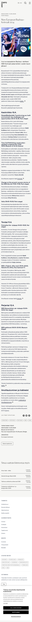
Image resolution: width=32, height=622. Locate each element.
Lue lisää (5, 603)
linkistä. (19, 178)
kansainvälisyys (23, 562)
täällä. (3, 385)
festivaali (5, 15)
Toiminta (4, 500)
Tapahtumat (4, 530)
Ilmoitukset (4, 527)
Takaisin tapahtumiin (7, 443)
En (21, 3)
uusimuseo (14, 562)
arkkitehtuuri (6, 562)
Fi (18, 3)
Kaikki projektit (5, 513)
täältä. (22, 101)
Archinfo (3, 542)
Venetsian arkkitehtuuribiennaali (11, 565)
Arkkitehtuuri (4, 504)
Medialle (3, 547)
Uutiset (3, 521)
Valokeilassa (12, 559)
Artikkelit (3, 524)
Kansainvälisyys (5, 507)
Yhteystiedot (4, 544)
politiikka (20, 420)
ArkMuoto (20, 559)
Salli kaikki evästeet (16, 607)
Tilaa (4, 584)
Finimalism (25, 565)
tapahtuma (5, 420)
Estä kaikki (16, 612)
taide (30, 420)
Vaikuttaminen (5, 510)
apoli (3, 567)
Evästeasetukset (16, 616)
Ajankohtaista (6, 518)
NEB (25, 420)
